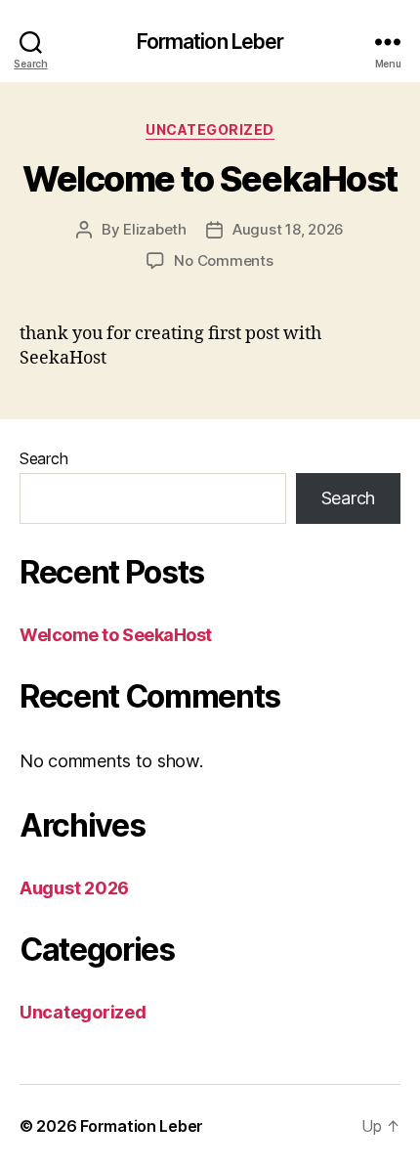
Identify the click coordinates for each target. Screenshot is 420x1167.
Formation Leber (210, 41)
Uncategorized (210, 129)
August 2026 (74, 888)
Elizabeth (155, 229)
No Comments (223, 260)
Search (43, 458)
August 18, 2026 (288, 229)
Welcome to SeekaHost (209, 178)
